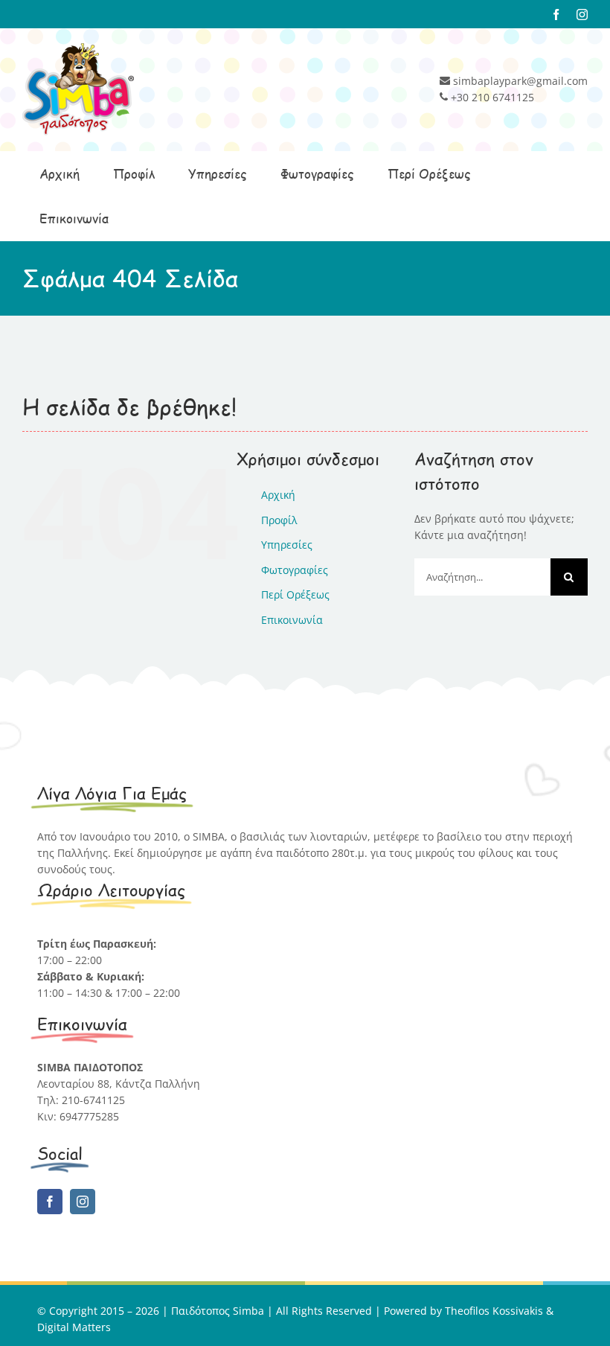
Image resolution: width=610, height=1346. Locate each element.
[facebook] (49, 1201)
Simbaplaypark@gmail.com (105, 1133)
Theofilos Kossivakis (494, 1311)
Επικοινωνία (292, 620)
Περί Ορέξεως (295, 594)
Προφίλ (279, 520)
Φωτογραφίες (294, 570)
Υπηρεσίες (286, 545)
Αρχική (278, 495)
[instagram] (82, 1201)
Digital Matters (74, 1327)
